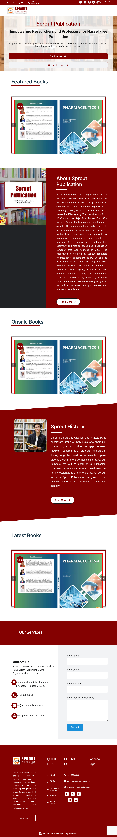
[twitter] (85, 2)
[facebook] (80, 2)
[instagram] (89, 2)
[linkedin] (97, 2)
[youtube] (93, 2)
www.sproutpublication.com (30, 715)
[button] (13, 125)
